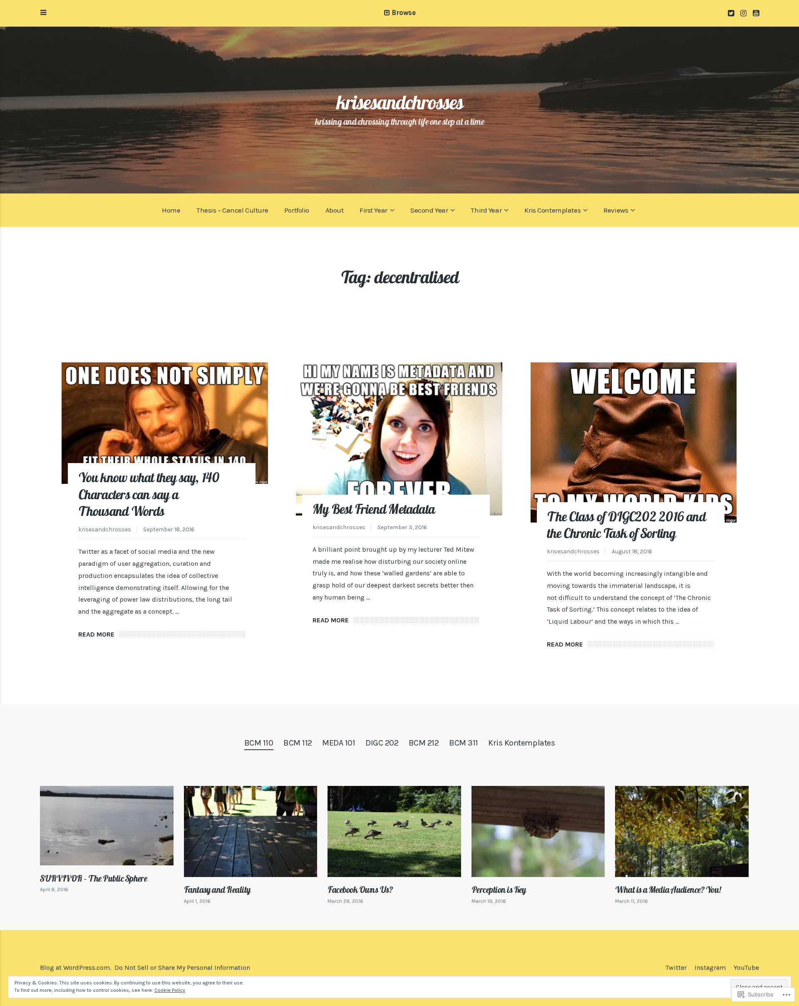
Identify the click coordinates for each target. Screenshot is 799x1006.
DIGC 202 (381, 743)
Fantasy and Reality (217, 889)
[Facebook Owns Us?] (394, 831)
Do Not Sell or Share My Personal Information (182, 967)
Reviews (615, 210)
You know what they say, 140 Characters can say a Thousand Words (149, 494)
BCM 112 (297, 743)
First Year (373, 210)
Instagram (710, 967)
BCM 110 (258, 743)
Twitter (676, 967)
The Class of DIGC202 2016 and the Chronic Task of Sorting (626, 525)
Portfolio (296, 210)
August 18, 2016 (632, 551)
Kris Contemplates (552, 210)
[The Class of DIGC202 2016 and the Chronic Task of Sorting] (634, 442)
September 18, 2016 (168, 529)
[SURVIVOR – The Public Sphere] (107, 825)
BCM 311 (463, 743)
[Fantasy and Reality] (251, 831)
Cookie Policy (169, 990)
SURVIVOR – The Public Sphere (93, 878)
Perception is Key (498, 889)
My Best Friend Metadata (373, 509)
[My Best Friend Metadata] (399, 438)
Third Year (486, 210)
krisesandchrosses (399, 102)
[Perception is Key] (538, 831)
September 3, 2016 (402, 527)
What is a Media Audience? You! (668, 889)
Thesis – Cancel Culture (232, 210)
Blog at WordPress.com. (75, 967)
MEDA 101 (338, 743)
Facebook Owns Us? (360, 889)
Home (171, 210)
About (334, 210)
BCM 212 (424, 743)
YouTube (746, 967)
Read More (96, 634)
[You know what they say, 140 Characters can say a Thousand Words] (165, 423)
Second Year (429, 210)
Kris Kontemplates (521, 743)
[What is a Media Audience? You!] (682, 831)
